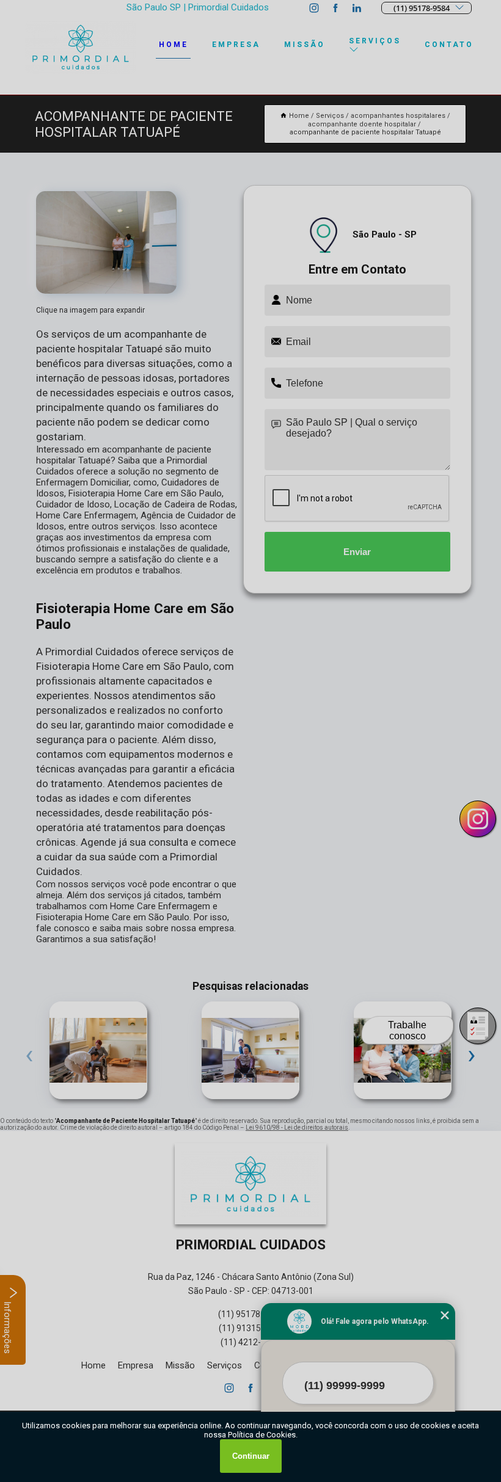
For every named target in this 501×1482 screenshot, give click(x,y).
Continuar (250, 1456)
